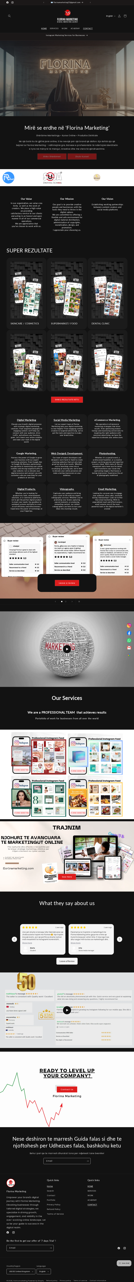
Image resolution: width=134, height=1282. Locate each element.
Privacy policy (65, 1281)
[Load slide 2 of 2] (66, 602)
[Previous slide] (55, 601)
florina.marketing (20, 1281)
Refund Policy (53, 1209)
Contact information (98, 1281)
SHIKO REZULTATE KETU (67, 399)
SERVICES (92, 1191)
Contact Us (67, 1089)
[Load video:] (67, 649)
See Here (67, 876)
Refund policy (51, 1281)
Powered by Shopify (36, 1281)
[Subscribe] (87, 1161)
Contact (51, 1195)
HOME (90, 1186)
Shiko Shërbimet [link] (52, 156)
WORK (90, 1195)
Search (50, 1191)
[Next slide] (72, 601)
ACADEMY (92, 1200)
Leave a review (67, 582)
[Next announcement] (90, 2)
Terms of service (80, 1281)
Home (50, 1186)
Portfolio (51, 1200)
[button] (9, 16)
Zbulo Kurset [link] (82, 156)
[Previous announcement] (44, 2)
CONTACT (92, 1204)
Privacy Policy (53, 1204)
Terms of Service (55, 1214)
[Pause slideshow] (79, 601)
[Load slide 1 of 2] (62, 602)
